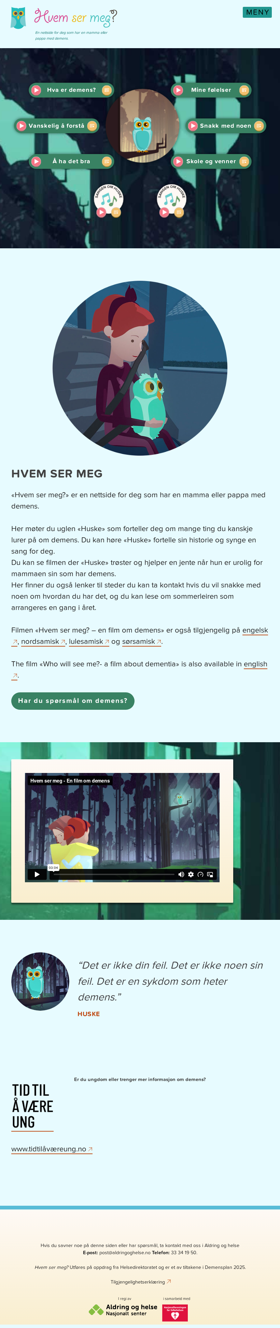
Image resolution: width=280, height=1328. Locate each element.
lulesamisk (86, 641)
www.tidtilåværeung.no (48, 1149)
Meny (258, 12)
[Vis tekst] (107, 90)
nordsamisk (40, 641)
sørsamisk (138, 641)
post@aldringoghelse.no (125, 1253)
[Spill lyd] (36, 90)
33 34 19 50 (183, 1253)
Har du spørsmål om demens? (73, 701)
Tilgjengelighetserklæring (138, 1282)
